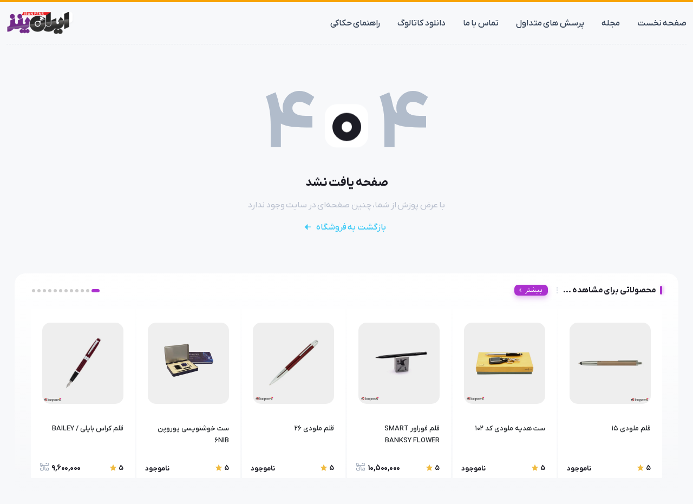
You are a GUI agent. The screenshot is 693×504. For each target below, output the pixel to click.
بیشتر (533, 290)
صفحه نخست (662, 23)
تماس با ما (481, 23)
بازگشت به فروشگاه (351, 227)
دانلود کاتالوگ (421, 23)
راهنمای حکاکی (355, 23)
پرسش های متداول (550, 23)
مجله (611, 23)
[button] (95, 290)
